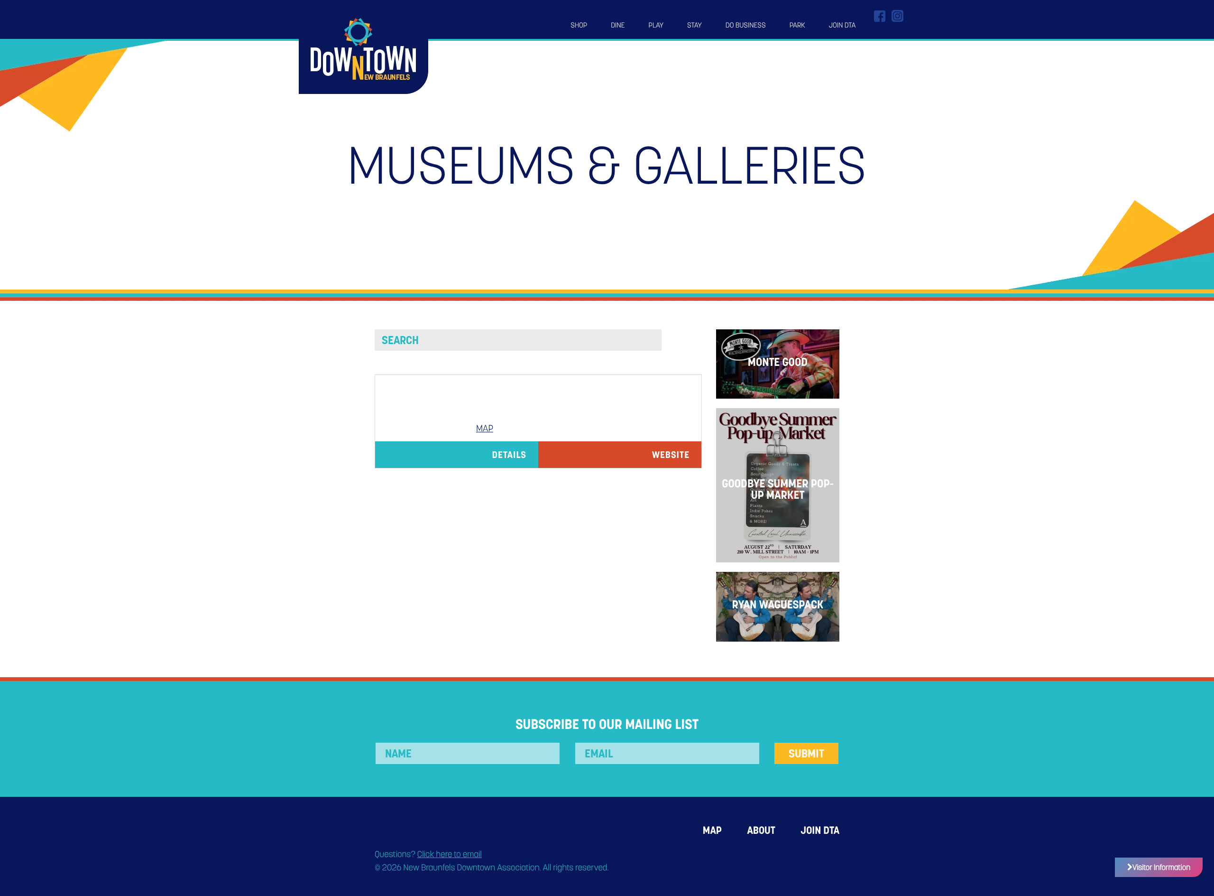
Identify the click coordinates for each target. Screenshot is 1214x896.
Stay (694, 25)
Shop (578, 25)
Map (484, 428)
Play (656, 25)
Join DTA (842, 25)
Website (671, 454)
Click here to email (449, 854)
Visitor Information (1161, 867)
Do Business (746, 25)
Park (797, 25)
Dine (618, 25)
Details (509, 454)
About (761, 830)
